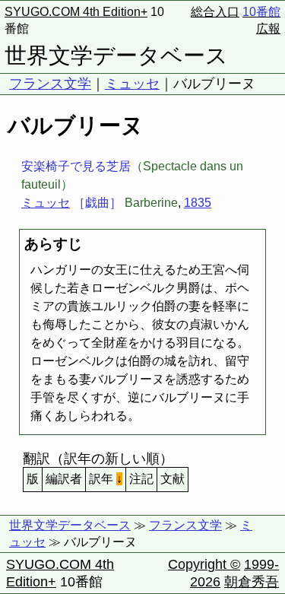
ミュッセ (132, 83)
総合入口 (215, 11)
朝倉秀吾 (251, 581)
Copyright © (204, 564)
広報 (268, 28)
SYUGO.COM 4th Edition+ (76, 11)
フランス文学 (50, 83)
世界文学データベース (116, 55)
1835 (197, 202)
